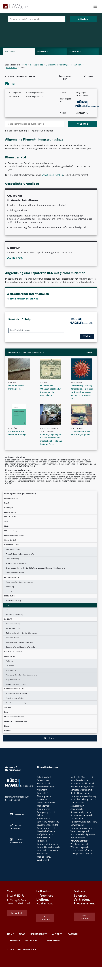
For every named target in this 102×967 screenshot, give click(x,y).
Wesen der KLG (10, 540)
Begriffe (7, 503)
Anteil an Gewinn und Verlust (16, 563)
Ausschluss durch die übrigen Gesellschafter (22, 703)
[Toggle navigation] (95, 6)
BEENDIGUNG (9, 656)
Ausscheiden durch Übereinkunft (18, 693)
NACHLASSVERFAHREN (13, 652)
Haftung (9, 591)
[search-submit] (83, 19)
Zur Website (17, 913)
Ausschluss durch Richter (15, 698)
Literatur (7, 726)
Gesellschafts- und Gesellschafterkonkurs (21, 647)
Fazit (6, 712)
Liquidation (10, 665)
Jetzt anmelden (45, 918)
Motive (6, 526)
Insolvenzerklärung (13, 628)
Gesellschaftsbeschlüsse (15, 572)
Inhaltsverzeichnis (11, 498)
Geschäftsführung (12, 559)
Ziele (6, 521)
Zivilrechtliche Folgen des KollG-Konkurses (21, 633)
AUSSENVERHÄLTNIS (12, 577)
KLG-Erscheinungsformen (14, 535)
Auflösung (9, 661)
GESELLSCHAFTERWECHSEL (15, 689)
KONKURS (8, 619)
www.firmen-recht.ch (52, 174)
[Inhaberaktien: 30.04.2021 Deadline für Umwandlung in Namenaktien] (52, 369)
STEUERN (7, 707)
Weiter (87, 336)
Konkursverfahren (12, 638)
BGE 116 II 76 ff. (15, 257)
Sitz (7, 610)
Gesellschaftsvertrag (13, 600)
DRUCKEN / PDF (66, 77)
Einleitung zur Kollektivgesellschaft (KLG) (20, 493)
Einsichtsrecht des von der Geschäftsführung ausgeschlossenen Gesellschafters (35, 568)
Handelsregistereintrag (14, 614)
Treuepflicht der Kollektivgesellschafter (20, 554)
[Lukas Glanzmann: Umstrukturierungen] (21, 414)
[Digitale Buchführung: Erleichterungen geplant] (83, 414)
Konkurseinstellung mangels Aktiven (19, 642)
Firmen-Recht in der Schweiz (23, 298)
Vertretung (10, 586)
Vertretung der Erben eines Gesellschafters (22, 675)
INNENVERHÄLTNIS (11, 545)
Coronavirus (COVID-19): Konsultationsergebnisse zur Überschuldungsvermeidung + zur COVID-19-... (82, 392)
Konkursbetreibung (13, 624)
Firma (8, 605)
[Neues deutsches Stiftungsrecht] (21, 369)
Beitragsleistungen (13, 549)
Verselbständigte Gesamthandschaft (19, 582)
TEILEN (89, 76)
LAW (89, 352)
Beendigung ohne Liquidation (17, 684)
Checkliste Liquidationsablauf (15, 721)
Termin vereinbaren (17, 841)
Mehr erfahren (84, 917)
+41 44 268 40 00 (15, 827)
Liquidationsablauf (13, 679)
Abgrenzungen (10, 512)
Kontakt (7, 731)
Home (24, 64)
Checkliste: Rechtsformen (14, 717)
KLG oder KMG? (10, 517)
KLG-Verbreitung (10, 531)
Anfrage (18, 814)
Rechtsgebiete (36, 64)
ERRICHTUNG (9, 596)
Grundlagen (8, 507)
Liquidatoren (11, 670)
